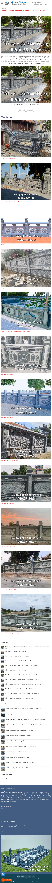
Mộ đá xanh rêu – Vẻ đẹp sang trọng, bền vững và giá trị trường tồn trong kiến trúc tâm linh (27, 647)
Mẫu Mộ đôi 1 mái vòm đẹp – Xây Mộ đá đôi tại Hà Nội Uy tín (20, 688)
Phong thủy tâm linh (26, 878)
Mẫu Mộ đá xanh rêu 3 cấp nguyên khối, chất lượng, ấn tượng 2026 (22, 693)
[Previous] (4, 853)
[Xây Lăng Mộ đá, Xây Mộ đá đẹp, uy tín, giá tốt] (26, 3)
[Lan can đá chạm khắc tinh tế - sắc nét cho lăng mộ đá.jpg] (26, 84)
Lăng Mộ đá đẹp (5, 778)
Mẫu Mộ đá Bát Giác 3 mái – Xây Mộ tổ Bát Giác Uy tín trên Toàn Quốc (23, 684)
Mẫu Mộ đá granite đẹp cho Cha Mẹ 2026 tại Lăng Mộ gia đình (21, 665)
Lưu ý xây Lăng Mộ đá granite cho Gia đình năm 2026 (18, 660)
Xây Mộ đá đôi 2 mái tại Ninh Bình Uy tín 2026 (17, 656)
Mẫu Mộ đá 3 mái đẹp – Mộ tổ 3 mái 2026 (15, 670)
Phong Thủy (17, 878)
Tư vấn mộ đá (36, 878)
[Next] (48, 853)
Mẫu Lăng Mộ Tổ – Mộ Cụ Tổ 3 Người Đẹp (16, 651)
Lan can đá (3, 8)
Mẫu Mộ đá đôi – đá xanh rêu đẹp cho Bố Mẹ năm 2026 (19, 698)
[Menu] (2, 3)
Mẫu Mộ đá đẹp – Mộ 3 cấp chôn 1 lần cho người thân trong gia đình (22, 679)
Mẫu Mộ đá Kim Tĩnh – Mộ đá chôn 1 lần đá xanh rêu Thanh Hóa (21, 674)
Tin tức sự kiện (46, 878)
